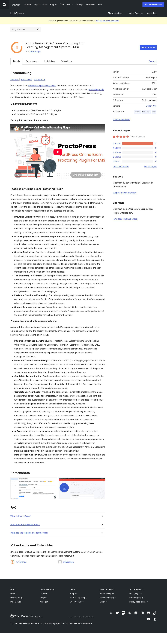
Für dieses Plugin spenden (125, 219)
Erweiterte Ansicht (121, 119)
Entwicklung (66, 61)
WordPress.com (137, 589)
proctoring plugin (96, 89)
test (154, 112)
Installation (49, 61)
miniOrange (35, 51)
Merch (103, 602)
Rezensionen (32, 61)
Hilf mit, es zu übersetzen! (107, 21)
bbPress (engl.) (137, 597)
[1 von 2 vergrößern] (53, 481)
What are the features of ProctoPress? (29, 533)
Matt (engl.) (135, 593)
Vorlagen (44, 602)
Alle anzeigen (150, 166)
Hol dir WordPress (153, 4)
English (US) (151, 106)
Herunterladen (148, 47)
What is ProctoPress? (20, 516)
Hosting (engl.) (16, 597)
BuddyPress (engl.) (138, 602)
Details (16, 61)
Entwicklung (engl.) (78, 597)
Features (14, 79)
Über (12, 589)
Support (153, 61)
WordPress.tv (77, 602)
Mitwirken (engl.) (107, 589)
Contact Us (39, 79)
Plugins (43, 597)
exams (137, 112)
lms (143, 112)
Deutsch (38, 616)
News (12, 593)
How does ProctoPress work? (25, 524)
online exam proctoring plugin (42, 85)
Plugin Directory (17, 13)
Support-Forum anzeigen (124, 192)
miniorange (68, 562)
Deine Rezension (121, 166)
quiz (148, 112)
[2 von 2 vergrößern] (102, 481)
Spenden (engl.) (108, 597)
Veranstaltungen (107, 593)
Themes (43, 593)
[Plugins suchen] (38, 29)
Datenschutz (15, 602)
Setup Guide (26, 79)
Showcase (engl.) (47, 589)
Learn (72, 589)
